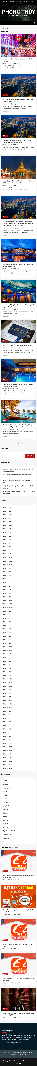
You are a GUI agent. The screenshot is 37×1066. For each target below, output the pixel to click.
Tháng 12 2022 (7, 643)
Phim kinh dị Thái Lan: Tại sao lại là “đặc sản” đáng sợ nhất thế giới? (19, 492)
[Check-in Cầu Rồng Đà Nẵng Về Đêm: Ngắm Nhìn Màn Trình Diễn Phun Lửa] (18, 126)
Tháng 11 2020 (7, 704)
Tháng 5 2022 (7, 664)
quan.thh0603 (7, 63)
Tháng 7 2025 (7, 532)
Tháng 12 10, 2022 (13, 429)
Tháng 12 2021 (7, 679)
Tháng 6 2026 (7, 507)
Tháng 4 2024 (7, 586)
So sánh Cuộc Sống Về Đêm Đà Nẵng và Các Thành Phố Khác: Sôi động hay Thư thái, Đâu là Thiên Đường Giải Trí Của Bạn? (18, 223)
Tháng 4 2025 (7, 543)
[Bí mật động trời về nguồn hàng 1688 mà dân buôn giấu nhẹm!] (18, 965)
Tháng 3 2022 (7, 672)
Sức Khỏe (31, 1)
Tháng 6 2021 (7, 693)
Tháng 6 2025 (7, 536)
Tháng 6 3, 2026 (16, 983)
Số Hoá (5, 816)
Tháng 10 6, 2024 (16, 63)
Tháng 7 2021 (7, 689)
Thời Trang (6, 827)
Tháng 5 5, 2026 (16, 1017)
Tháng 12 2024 (7, 557)
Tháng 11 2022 (7, 647)
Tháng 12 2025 (7, 525)
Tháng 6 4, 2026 (16, 948)
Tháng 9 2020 (7, 711)
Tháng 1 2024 (7, 597)
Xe (3, 841)
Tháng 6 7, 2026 (16, 879)
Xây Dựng (6, 838)
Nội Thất (5, 1)
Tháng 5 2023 (7, 625)
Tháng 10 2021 (7, 686)
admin (5, 388)
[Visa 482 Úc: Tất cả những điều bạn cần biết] (18, 331)
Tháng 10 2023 (7, 607)
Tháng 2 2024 (7, 593)
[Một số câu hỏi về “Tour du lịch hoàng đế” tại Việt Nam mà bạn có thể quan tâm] (18, 411)
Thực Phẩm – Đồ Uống (9, 831)
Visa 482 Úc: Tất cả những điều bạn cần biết (17, 345)
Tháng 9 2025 (7, 529)
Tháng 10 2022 (7, 650)
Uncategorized (7, 834)
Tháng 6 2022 (7, 661)
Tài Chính (5, 824)
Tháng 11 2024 (7, 561)
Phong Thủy (18, 12)
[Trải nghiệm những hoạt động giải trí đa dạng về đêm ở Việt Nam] (18, 250)
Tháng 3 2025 (7, 547)
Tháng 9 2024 (7, 568)
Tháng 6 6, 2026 (16, 914)
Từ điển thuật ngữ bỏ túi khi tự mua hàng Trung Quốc (17, 481)
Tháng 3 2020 (7, 732)
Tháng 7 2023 (7, 618)
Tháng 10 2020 (7, 707)
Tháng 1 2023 (7, 639)
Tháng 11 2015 (7, 761)
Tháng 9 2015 (7, 764)
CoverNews (26, 1061)
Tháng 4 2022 (7, 668)
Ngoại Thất (19, 4)
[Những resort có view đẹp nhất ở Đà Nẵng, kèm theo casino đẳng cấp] (18, 370)
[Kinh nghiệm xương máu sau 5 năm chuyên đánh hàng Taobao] (18, 896)
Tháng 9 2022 (7, 654)
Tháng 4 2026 (7, 514)
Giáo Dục (5, 802)
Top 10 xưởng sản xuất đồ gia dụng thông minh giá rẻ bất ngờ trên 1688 (18, 470)
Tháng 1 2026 (7, 522)
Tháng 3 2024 (7, 589)
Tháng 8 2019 (7, 743)
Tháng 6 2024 (7, 579)
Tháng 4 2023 (7, 629)
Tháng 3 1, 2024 (16, 268)
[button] (3, 23)
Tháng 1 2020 (7, 739)
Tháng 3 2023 (7, 632)
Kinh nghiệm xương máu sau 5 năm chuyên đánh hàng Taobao (17, 476)
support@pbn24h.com (14, 1042)
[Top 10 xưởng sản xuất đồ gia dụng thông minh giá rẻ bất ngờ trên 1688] (18, 861)
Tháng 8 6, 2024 (16, 228)
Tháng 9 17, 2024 (16, 185)
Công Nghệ (6, 784)
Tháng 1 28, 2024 (16, 309)
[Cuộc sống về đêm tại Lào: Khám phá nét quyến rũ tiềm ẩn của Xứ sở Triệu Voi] (18, 167)
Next (21, 443)
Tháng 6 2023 (7, 622)
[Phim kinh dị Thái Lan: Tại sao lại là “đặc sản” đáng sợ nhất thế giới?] (18, 999)
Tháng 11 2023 (7, 604)
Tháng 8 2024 (7, 572)
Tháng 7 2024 (7, 575)
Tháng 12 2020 (7, 700)
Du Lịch (11, 1)
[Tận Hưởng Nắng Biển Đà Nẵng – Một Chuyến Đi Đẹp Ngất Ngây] (18, 291)
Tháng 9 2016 (7, 757)
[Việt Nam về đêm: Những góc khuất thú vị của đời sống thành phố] (18, 85)
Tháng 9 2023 (7, 611)
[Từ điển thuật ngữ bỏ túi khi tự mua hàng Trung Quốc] (18, 930)
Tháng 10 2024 (7, 564)
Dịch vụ (5, 791)
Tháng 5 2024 (7, 582)
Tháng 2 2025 (7, 550)
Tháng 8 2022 (7, 657)
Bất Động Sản (7, 781)
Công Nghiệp (18, 1)
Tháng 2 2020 (7, 736)
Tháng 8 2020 (7, 714)
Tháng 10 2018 (7, 750)
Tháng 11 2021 (7, 682)
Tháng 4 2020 (7, 729)
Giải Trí (5, 799)
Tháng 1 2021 (7, 697)
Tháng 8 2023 (7, 614)
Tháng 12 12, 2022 (13, 388)
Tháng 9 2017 (7, 754)
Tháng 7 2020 (7, 718)
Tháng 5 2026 (7, 511)
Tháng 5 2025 (7, 539)
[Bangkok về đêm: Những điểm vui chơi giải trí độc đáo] (18, 45)
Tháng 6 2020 (7, 722)
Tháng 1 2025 (7, 554)
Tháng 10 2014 (7, 768)
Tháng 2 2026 (7, 518)
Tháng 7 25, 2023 (16, 348)
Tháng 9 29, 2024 (16, 144)
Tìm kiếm (5, 449)
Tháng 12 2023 (7, 600)
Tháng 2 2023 (7, 636)
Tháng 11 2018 (7, 747)
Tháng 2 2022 (7, 675)
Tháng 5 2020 (7, 725)
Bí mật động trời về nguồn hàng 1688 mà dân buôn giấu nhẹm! (18, 487)
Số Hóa (25, 1)
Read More (5, 70)
